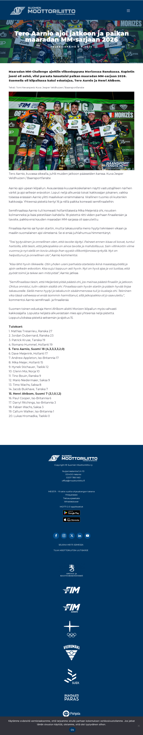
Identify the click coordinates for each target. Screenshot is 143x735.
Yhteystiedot (71, 494)
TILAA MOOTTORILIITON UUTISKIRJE (71, 550)
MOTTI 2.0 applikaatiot (71, 506)
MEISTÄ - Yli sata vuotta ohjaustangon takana (71, 491)
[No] (138, 725)
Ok (72, 729)
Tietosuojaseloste (71, 498)
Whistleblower (71, 501)
